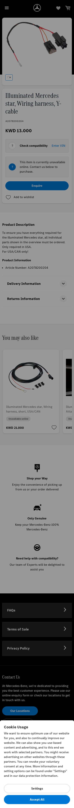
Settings (37, 788)
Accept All (37, 799)
